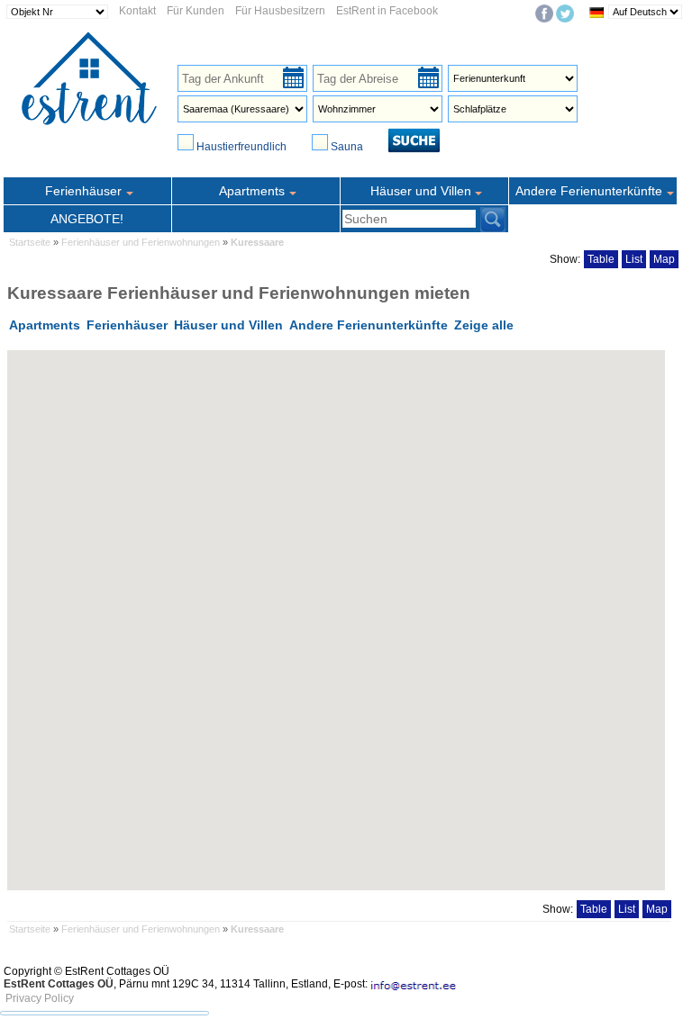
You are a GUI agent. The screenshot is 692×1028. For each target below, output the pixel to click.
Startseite (29, 242)
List (633, 259)
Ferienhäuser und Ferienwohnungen (142, 242)
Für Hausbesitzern (280, 11)
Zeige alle (484, 325)
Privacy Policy (39, 998)
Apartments (44, 325)
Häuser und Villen (228, 325)
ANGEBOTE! (86, 219)
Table (601, 259)
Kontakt (137, 11)
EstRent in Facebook (387, 11)
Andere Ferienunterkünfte (368, 325)
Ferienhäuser (127, 325)
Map (664, 259)
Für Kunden (195, 11)
